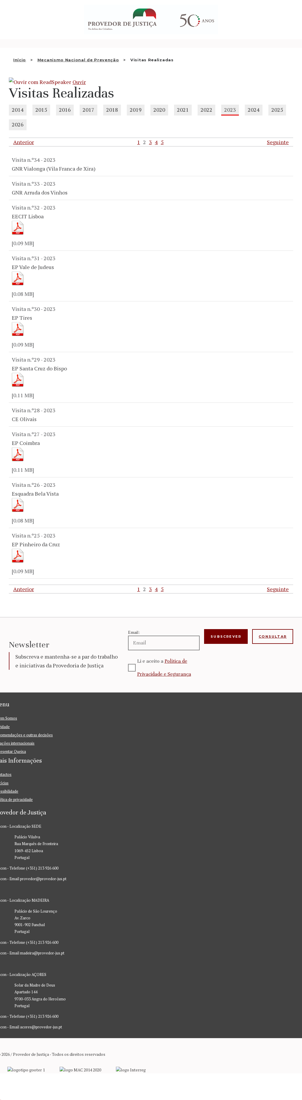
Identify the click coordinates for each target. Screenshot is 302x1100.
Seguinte (278, 142)
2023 (230, 109)
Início (19, 59)
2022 (206, 109)
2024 (254, 109)
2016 (65, 109)
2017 (88, 109)
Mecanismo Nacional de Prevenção (78, 59)
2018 (112, 109)
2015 (41, 109)
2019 (136, 109)
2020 (159, 109)
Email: (134, 632)
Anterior (23, 142)
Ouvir (79, 81)
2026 (18, 124)
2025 (277, 109)
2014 (18, 109)
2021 (183, 109)
